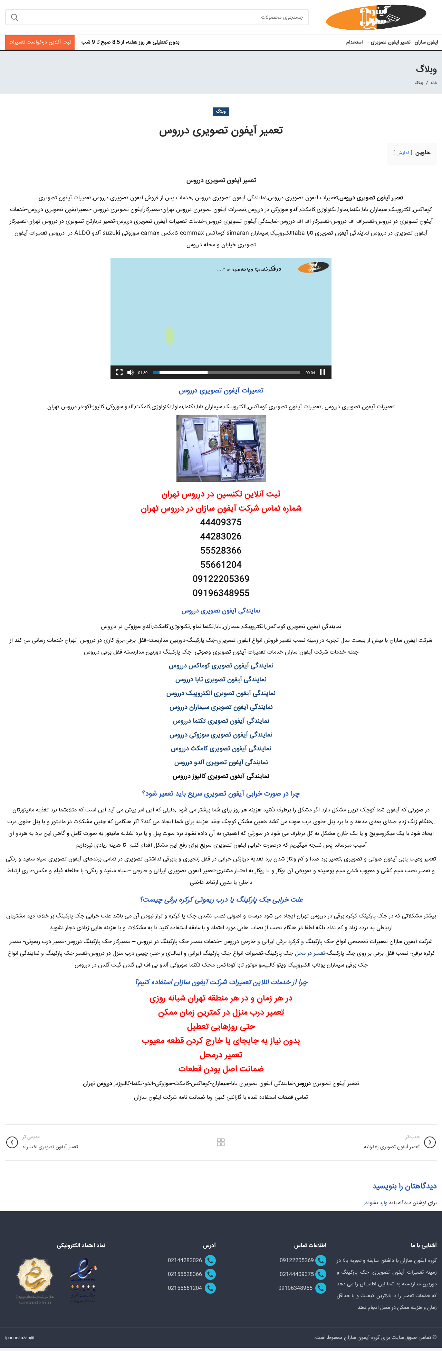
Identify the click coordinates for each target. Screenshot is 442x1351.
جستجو (14, 17)
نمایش (402, 153)
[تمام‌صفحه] (119, 372)
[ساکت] (130, 372)
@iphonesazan (19, 1338)
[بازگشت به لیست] (221, 1142)
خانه (434, 83)
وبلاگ (419, 83)
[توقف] (322, 372)
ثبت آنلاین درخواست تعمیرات (40, 42)
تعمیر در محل (310, 953)
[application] (221, 318)
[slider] (226, 372)
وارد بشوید (376, 1203)
